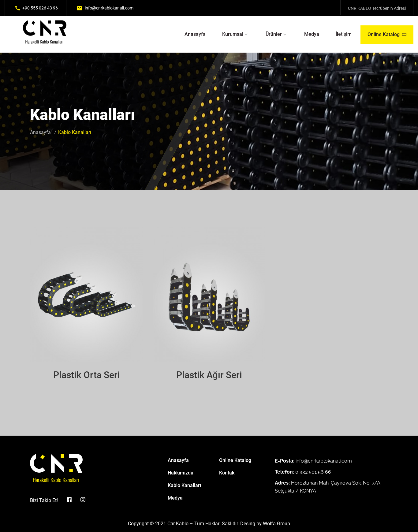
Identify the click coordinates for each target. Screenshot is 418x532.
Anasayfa (195, 34)
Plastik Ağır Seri (209, 375)
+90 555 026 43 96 (40, 8)
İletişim (344, 34)
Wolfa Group (276, 523)
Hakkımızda (180, 473)
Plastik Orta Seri (86, 375)
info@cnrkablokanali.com (109, 8)
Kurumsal (232, 34)
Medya (311, 34)
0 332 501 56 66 (313, 472)
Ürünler (274, 34)
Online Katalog (384, 34)
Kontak (226, 473)
